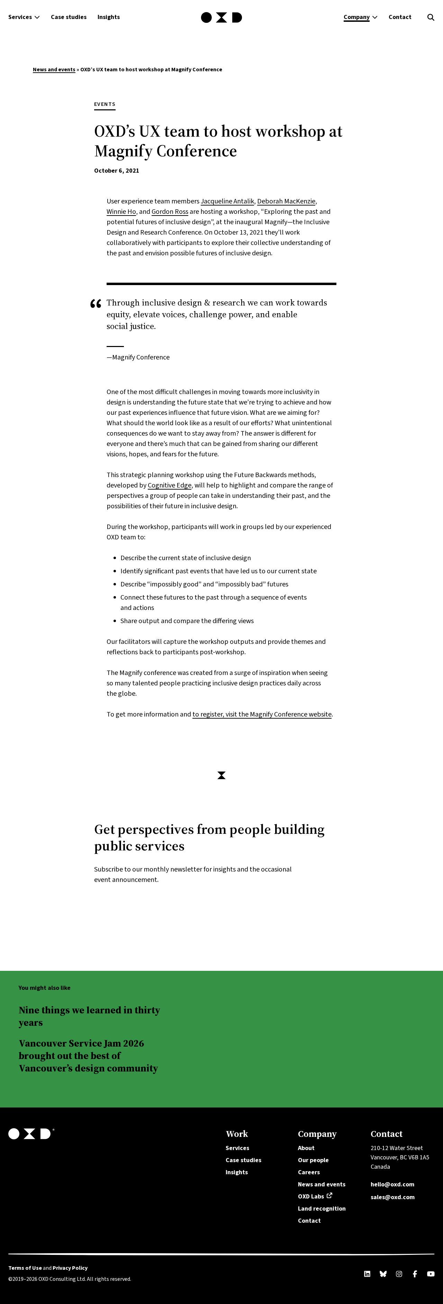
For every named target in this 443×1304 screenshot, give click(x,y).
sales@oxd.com (393, 1197)
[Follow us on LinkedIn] (367, 1273)
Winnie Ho (121, 212)
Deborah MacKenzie (286, 201)
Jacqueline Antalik (227, 201)
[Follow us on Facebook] (415, 1273)
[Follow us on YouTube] (430, 1273)
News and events (54, 69)
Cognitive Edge (169, 485)
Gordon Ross (170, 212)
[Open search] (431, 17)
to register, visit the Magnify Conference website (262, 714)
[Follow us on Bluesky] (383, 1273)
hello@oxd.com (392, 1184)
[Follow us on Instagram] (399, 1273)
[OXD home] (221, 17)
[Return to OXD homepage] (112, 1133)
